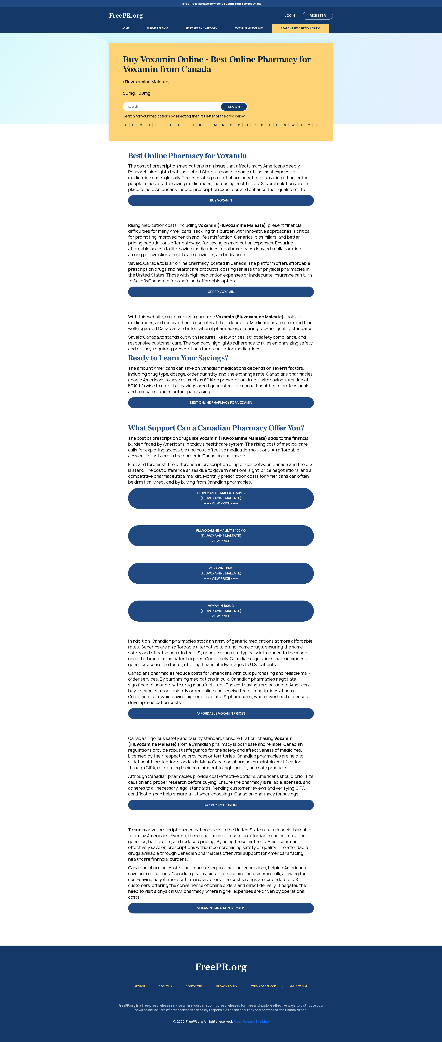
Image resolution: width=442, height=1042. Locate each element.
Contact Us (194, 986)
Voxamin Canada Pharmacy (221, 908)
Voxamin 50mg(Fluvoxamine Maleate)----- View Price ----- (221, 573)
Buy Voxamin (221, 200)
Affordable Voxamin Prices (221, 713)
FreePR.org (126, 15)
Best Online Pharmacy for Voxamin (221, 402)
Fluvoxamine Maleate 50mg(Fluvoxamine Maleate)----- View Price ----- (221, 498)
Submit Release (157, 28)
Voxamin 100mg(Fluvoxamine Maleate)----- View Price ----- (221, 611)
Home (125, 28)
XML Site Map (299, 986)
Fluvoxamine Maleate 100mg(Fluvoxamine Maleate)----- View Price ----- (221, 535)
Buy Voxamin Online (221, 805)
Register (318, 15)
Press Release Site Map (251, 1021)
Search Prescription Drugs (300, 28)
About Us (165, 986)
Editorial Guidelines (249, 28)
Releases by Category (201, 28)
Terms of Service (263, 986)
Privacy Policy (226, 986)
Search (234, 107)
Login (290, 15)
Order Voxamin (221, 292)
